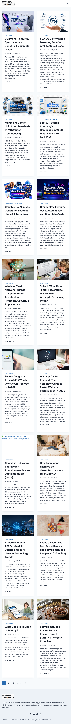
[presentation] (18, 21)
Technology (53, 119)
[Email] (33, 714)
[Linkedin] (40, 714)
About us (6, 720)
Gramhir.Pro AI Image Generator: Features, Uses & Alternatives (17, 211)
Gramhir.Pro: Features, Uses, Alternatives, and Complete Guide (53, 211)
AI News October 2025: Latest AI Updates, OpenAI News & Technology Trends (16, 549)
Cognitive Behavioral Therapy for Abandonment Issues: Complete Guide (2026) (18, 470)
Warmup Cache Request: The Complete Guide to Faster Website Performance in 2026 (52, 383)
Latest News (9, 35)
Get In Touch (24, 720)
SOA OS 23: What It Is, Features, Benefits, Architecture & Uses (53, 42)
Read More (9, 82)
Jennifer (9, 53)
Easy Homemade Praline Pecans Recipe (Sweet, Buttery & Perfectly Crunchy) (51, 634)
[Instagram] (37, 714)
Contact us (15, 720)
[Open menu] (67, 3)
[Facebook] (30, 714)
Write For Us (46, 720)
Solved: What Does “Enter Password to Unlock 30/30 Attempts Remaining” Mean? (52, 293)
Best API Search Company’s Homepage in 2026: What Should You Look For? (51, 130)
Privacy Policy (35, 720)
